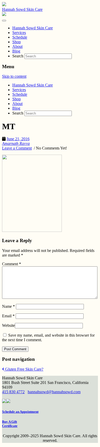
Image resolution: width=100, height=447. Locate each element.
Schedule (19, 94)
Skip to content (14, 76)
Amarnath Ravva (16, 143)
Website (8, 325)
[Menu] (4, 20)
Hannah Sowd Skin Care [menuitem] (32, 28)
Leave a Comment (17, 148)
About (17, 103)
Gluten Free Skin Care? (23, 369)
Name (8, 306)
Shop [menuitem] (16, 42)
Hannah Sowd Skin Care (22, 9)
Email (8, 316)
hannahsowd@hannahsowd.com (54, 392)
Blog (16, 108)
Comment (11, 264)
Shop (16, 99)
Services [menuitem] (19, 32)
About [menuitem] (17, 46)
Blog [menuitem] (16, 51)
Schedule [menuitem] (19, 37)
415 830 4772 (13, 392)
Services (19, 89)
